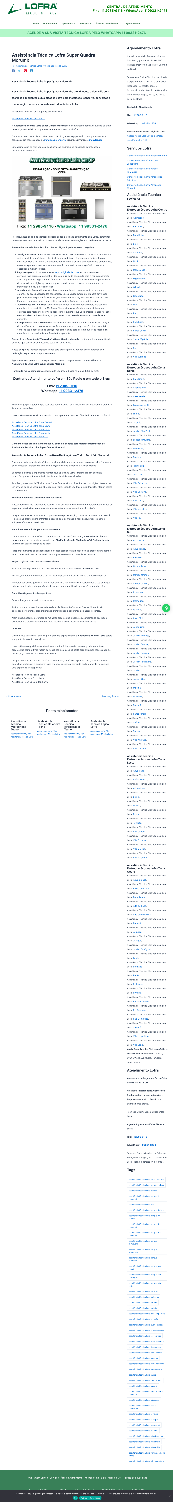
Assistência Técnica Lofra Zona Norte (31, 433)
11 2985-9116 (112, 11)
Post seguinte (110, 696)
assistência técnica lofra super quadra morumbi (146, 1392)
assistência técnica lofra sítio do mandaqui (143, 1406)
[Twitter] (19, 70)
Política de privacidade (135, 1477)
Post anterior (14, 696)
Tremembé (138, 465)
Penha (136, 814)
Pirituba (137, 992)
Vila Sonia (138, 1044)
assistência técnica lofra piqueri (143, 1302)
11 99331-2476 (71, 391)
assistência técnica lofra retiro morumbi (146, 1341)
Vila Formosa (139, 840)
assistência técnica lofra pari (141, 1204)
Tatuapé (137, 822)
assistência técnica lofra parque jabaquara (143, 1250)
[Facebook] (13, 70)
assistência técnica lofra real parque (145, 1336)
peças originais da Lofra (66, 272)
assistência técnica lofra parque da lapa (146, 1210)
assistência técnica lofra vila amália (144, 1442)
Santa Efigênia (140, 339)
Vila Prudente (140, 857)
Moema (137, 687)
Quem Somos (41, 1477)
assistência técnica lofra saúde (142, 1375)
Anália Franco (140, 779)
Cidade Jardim (140, 583)
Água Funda (139, 548)
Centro (136, 261)
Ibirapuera (138, 592)
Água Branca (139, 879)
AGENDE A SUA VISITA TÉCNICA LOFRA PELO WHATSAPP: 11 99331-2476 (86, 33)
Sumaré (137, 1027)
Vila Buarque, (140, 356)
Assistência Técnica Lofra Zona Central (32, 422)
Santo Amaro (140, 713)
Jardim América (141, 635)
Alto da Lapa (139, 906)
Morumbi (137, 696)
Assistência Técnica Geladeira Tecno (48, 724)
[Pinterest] (25, 70)
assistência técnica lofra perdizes (143, 1291)
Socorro (137, 731)
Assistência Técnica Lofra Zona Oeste (31, 426)
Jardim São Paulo (142, 431)
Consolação (139, 269)
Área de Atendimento (71, 1477)
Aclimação (138, 217)
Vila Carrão (139, 831)
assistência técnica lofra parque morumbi (143, 1259)
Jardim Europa (140, 644)
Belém (136, 796)
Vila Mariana (139, 748)
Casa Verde (139, 396)
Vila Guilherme (140, 483)
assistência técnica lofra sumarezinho (145, 1380)
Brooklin (137, 557)
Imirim (136, 413)
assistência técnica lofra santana (143, 1358)
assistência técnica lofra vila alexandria (146, 1436)
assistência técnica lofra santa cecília (145, 1352)
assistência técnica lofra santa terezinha (146, 1364)
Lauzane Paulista (141, 439)
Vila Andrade (139, 739)
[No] (169, 1496)
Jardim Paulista (141, 653)
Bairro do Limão (141, 888)
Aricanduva (139, 788)
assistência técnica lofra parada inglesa (146, 1185)
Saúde (136, 722)
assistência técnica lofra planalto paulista (147, 1313)
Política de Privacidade (90, 1498)
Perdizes (137, 966)
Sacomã (137, 705)
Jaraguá (137, 940)
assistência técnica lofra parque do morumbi (144, 1225)
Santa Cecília (140, 330)
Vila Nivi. (137, 517)
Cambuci (137, 252)
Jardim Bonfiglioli (142, 949)
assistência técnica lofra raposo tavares (146, 1330)
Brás (135, 243)
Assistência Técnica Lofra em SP (28, 118)
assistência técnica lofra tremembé (144, 1425)
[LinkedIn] (31, 70)
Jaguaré (137, 932)
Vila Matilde (139, 849)
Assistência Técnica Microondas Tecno (18, 725)
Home (29, 1477)
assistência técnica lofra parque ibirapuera (143, 1242)
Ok (75, 1498)
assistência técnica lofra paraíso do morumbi (144, 1197)
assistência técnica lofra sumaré (143, 1386)
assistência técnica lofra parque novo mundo (145, 1267)
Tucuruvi (137, 474)
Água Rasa (138, 770)
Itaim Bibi (138, 618)
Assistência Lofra (18, 733)
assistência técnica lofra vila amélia (144, 1447)
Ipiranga (137, 609)
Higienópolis (140, 278)
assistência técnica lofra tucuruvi (143, 1430)
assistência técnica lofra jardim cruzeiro (146, 1179)
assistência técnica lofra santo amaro (145, 1369)
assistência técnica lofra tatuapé (143, 1419)
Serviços (54, 1477)
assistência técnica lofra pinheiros (144, 1297)
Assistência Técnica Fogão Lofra (99, 724)
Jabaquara (138, 627)
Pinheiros (137, 984)
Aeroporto (138, 540)
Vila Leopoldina (141, 1036)
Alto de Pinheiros (142, 914)
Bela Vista (138, 226)
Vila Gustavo (139, 491)
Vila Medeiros (140, 509)
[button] (74, 23)
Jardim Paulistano (142, 661)
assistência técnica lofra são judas (144, 1400)
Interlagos (138, 601)
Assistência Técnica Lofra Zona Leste (31, 429)
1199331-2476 (156, 11)
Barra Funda (139, 897)
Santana (137, 457)
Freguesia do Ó (141, 405)
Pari (135, 313)
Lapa (135, 958)
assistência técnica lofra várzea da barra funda (147, 1454)
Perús (136, 975)
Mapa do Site (115, 1477)
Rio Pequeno (139, 1010)
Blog (103, 1477)
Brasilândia (138, 379)
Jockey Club (139, 679)
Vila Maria (138, 500)
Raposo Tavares (141, 1001)
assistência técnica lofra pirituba (143, 1308)
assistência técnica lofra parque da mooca (144, 1217)
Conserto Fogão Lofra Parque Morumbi (147, 155)
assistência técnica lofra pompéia (143, 1319)
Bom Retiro (138, 235)
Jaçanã (136, 422)
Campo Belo (139, 566)
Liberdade (138, 296)
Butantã (137, 923)
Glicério (137, 287)
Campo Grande (141, 574)
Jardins (137, 670)
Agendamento (92, 1477)
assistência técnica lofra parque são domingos (145, 1276)
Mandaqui (138, 448)
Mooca (136, 805)
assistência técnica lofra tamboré (143, 1414)
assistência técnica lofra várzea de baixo (147, 1461)
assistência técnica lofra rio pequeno (145, 1347)
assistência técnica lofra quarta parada (146, 1325)
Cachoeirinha (140, 387)
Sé (134, 348)
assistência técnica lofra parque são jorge (145, 1284)
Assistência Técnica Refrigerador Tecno (72, 725)
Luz (135, 304)
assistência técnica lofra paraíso (143, 1190)
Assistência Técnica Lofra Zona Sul (30, 436)
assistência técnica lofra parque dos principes (145, 1233)
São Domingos (140, 1018)
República (138, 322)
